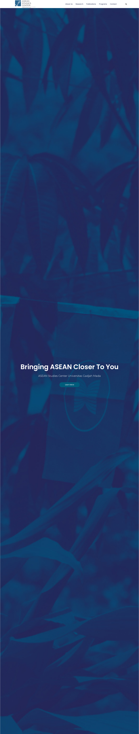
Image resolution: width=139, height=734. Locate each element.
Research (79, 4)
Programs (103, 4)
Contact (113, 4)
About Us (69, 4)
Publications (91, 4)
